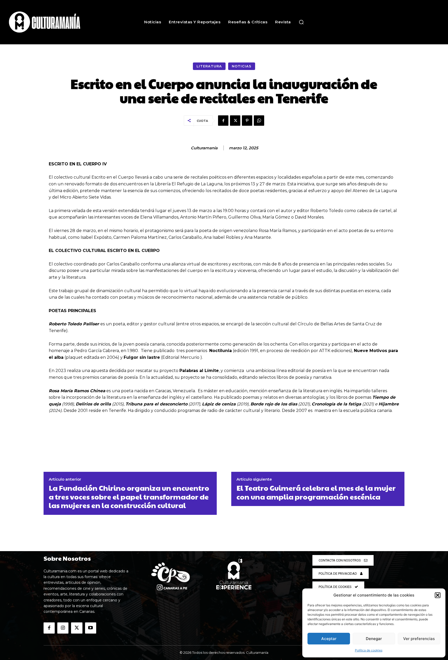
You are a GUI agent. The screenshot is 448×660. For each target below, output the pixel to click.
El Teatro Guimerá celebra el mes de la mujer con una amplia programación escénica (316, 492)
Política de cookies (368, 650)
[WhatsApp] (259, 120)
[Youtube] (90, 628)
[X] (235, 120)
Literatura (209, 66)
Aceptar (329, 638)
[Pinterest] (247, 120)
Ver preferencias (419, 638)
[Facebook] (223, 120)
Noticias (241, 66)
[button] (437, 595)
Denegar (374, 638)
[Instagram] (62, 628)
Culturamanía (204, 148)
